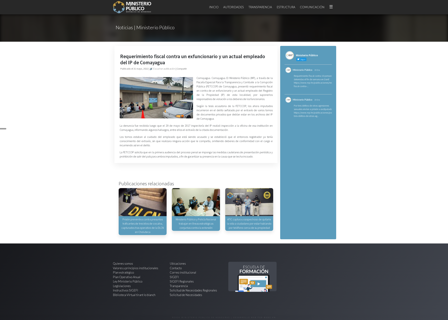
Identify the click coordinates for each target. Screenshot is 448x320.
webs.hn (270, 317)
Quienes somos (123, 263)
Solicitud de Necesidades (186, 295)
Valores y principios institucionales (135, 268)
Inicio (214, 7)
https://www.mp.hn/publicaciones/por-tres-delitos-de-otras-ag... (313, 114)
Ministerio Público (302, 69)
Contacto (176, 268)
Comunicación (312, 7)
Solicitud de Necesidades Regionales (193, 290)
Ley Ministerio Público (127, 281)
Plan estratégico (124, 272)
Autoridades (233, 7)
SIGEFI (174, 277)
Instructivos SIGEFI (125, 290)
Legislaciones (122, 286)
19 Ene (317, 70)
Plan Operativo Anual (126, 277)
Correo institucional (183, 272)
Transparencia (260, 7)
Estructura (286, 7)
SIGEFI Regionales (182, 281)
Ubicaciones (178, 263)
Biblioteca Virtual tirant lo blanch (134, 295)
